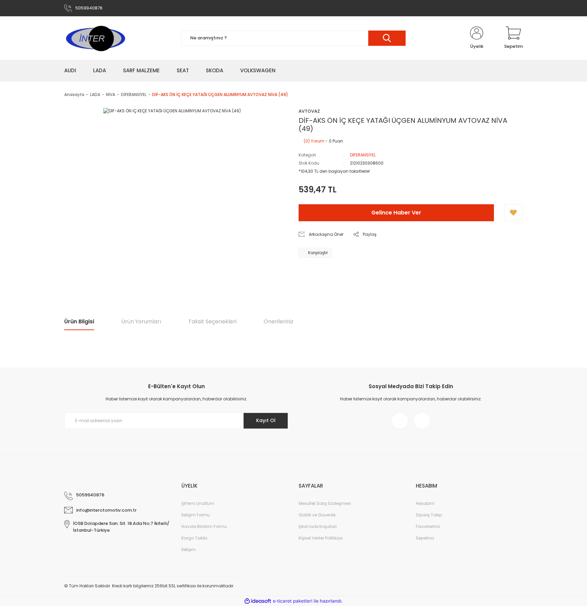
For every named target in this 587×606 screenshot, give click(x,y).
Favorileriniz (428, 526)
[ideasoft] (257, 601)
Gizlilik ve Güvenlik (317, 515)
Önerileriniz (279, 321)
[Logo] (95, 38)
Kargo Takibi (194, 538)
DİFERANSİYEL (363, 155)
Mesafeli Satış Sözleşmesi (325, 503)
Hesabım (425, 503)
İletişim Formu (195, 515)
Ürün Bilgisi (79, 321)
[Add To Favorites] (513, 212)
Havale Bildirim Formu (204, 526)
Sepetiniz (425, 538)
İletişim (188, 549)
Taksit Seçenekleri (212, 321)
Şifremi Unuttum (197, 503)
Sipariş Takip (429, 515)
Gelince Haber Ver (396, 212)
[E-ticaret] (293, 601)
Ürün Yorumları (141, 321)
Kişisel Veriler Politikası (321, 538)
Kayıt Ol (265, 420)
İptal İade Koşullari (318, 526)
